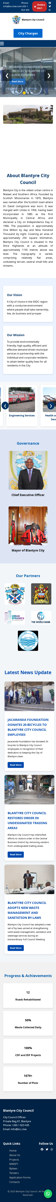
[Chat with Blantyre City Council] (48, 1193)
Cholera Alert (41, 6)
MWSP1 (13, 1164)
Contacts (14, 1182)
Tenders (14, 1173)
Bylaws (13, 1168)
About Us (14, 1155)
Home (12, 1150)
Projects (14, 1159)
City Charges (28, 33)
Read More (17, 81)
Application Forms (20, 1177)
